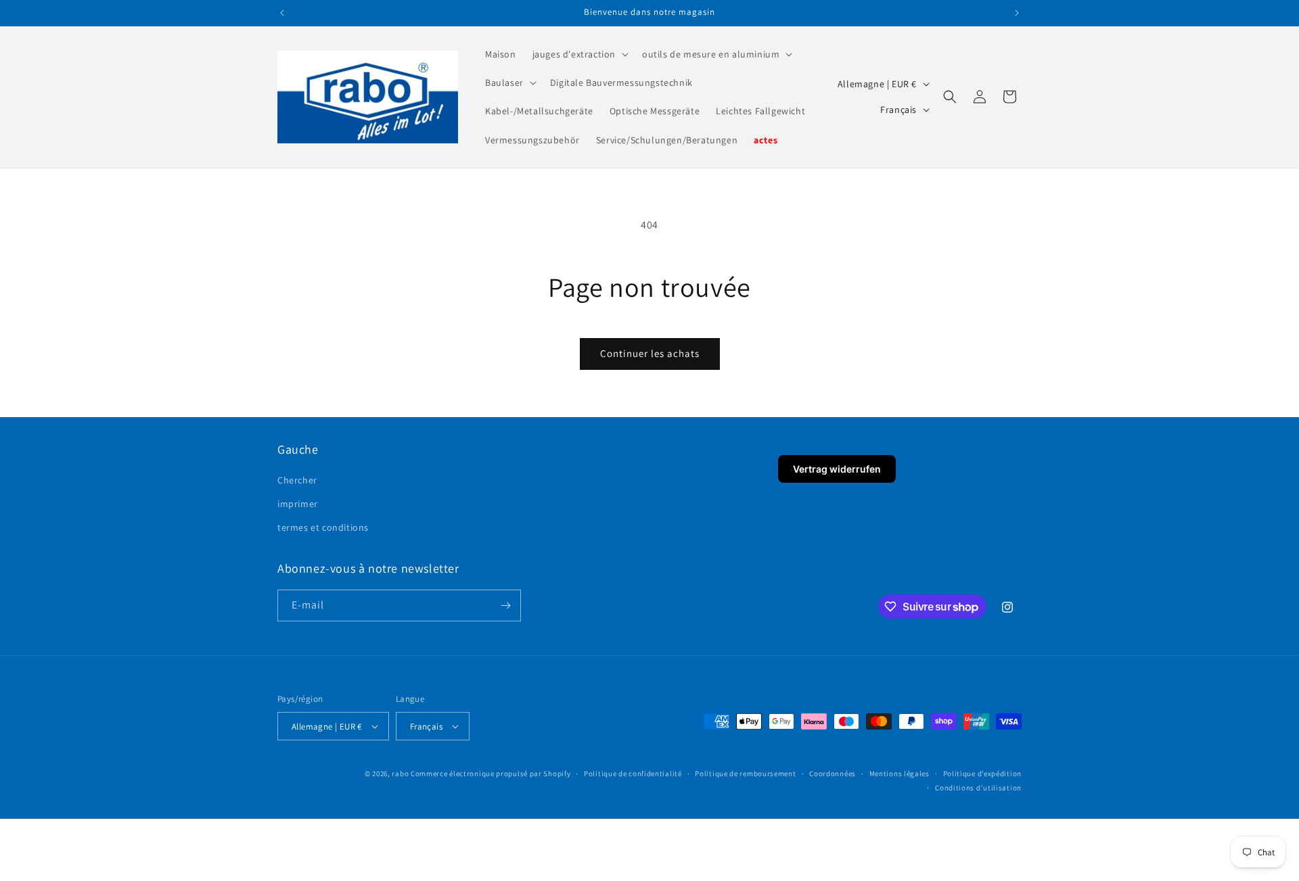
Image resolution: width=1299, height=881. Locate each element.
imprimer (297, 504)
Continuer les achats (650, 353)
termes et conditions (323, 527)
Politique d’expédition (982, 773)
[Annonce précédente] (282, 13)
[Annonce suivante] (1017, 13)
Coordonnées (832, 773)
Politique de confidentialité (633, 773)
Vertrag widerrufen (837, 469)
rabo (400, 773)
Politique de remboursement (745, 773)
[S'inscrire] (505, 605)
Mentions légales (899, 773)
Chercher (297, 480)
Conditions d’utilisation (978, 787)
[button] (579, 54)
